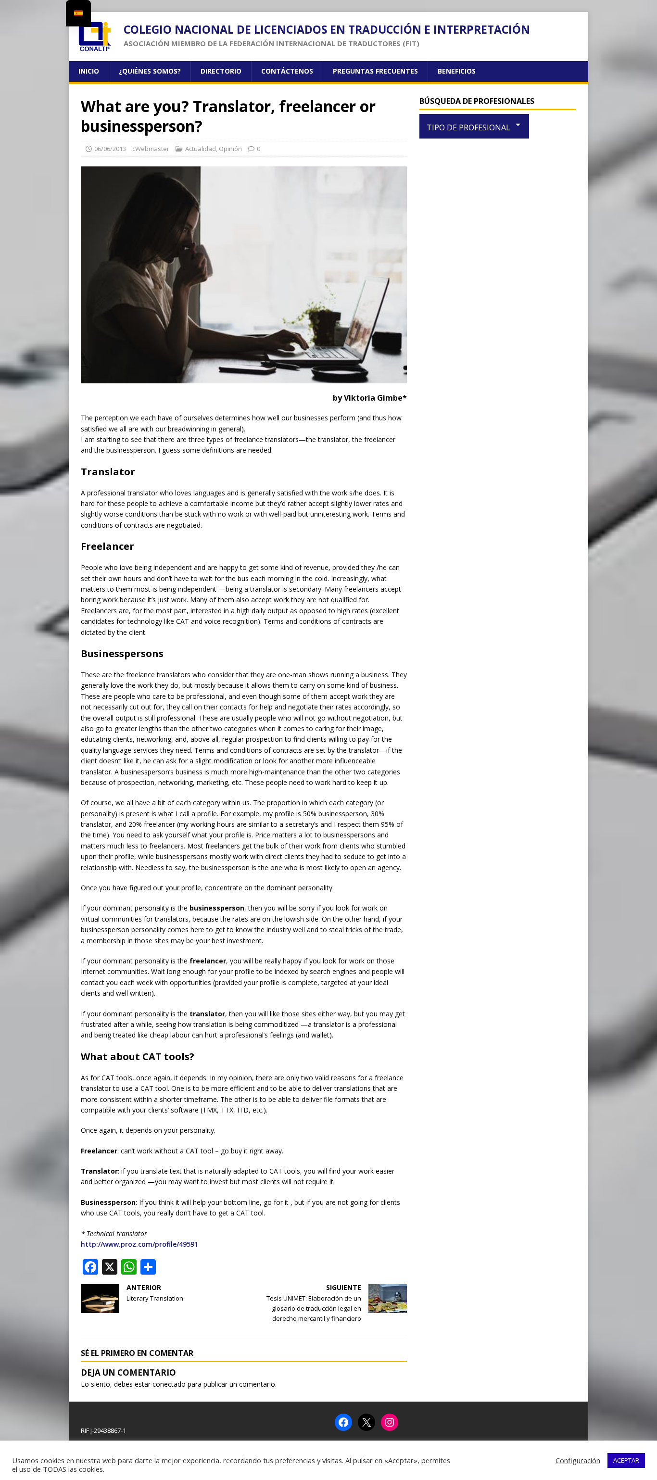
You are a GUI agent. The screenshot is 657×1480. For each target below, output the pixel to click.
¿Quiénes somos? (150, 71)
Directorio (221, 71)
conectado (169, 1384)
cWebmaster (150, 148)
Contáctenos (287, 71)
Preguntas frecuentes (375, 71)
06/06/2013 (110, 148)
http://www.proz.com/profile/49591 (139, 1244)
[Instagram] (389, 1422)
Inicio (88, 71)
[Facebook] (343, 1422)
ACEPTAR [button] (626, 1460)
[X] (366, 1422)
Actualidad (200, 148)
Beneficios (457, 71)
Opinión (230, 148)
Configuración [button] (578, 1460)
